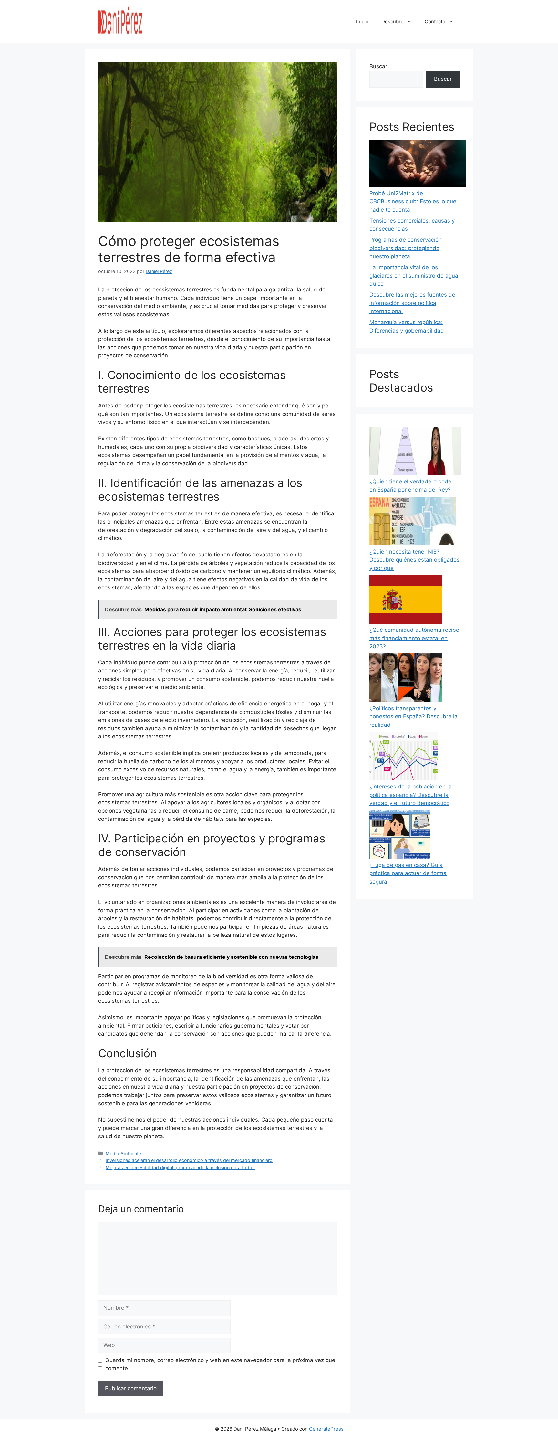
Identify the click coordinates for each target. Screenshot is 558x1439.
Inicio (362, 21)
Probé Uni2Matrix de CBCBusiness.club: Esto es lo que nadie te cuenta (412, 201)
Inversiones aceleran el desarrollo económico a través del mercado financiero (189, 1160)
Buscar (378, 66)
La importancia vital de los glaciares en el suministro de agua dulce (413, 275)
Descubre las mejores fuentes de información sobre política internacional (412, 302)
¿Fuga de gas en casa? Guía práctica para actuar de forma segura (408, 873)
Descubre (392, 21)
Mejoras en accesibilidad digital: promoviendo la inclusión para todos (180, 1167)
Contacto (435, 21)
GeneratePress (326, 1429)
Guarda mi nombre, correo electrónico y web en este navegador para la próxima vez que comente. (220, 1364)
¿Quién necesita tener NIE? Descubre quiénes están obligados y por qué (414, 559)
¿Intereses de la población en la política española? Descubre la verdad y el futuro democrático (410, 794)
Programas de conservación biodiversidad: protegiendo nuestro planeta (405, 248)
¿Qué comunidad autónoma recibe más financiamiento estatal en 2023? (414, 638)
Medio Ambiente (123, 1153)
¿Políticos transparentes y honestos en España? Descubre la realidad (413, 716)
